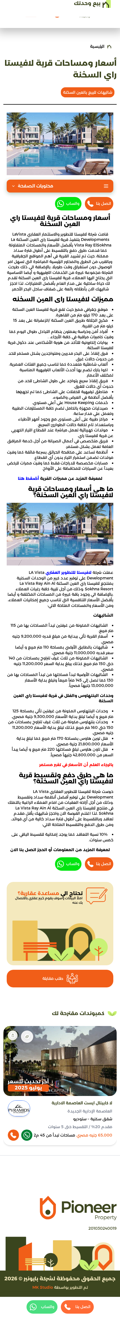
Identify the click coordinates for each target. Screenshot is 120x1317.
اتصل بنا (103, 203)
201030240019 (102, 1228)
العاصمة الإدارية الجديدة (90, 1111)
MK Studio (42, 1287)
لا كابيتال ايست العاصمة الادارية (82, 1102)
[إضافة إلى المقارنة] (27, 1036)
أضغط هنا (28, 478)
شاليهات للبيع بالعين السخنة (87, 92)
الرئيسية (97, 46)
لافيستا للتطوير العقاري (68, 572)
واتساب (72, 203)
